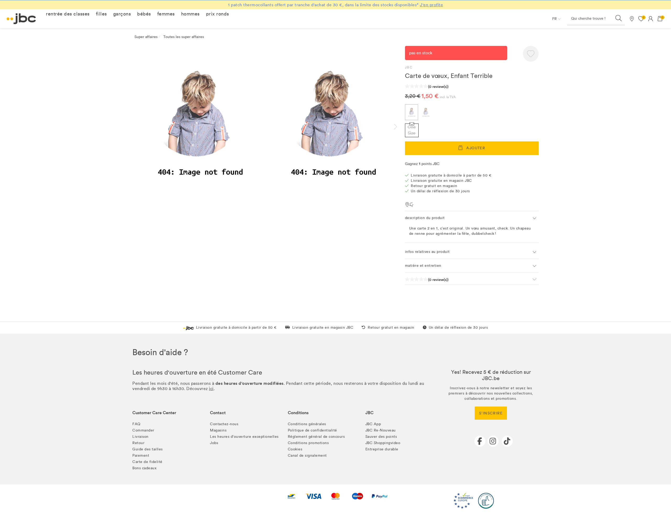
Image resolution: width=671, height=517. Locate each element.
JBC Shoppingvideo (383, 443)
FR (554, 19)
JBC (409, 67)
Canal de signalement (307, 455)
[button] (68, 14)
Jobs (214, 443)
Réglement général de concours (316, 436)
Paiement (140, 455)
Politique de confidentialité (312, 430)
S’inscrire (490, 413)
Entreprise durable (381, 449)
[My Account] (650, 18)
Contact (218, 412)
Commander (143, 430)
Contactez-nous (224, 424)
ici (211, 388)
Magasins (218, 430)
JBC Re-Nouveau (380, 430)
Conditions (298, 412)
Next (400, 126)
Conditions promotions (308, 443)
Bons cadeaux (144, 468)
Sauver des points (381, 436)
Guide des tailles (147, 449)
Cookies (295, 449)
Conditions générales (307, 424)
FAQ (136, 424)
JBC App (373, 424)
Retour (138, 443)
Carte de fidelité (147, 462)
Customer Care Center (154, 412)
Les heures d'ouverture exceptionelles (244, 436)
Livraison (140, 436)
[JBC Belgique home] (21, 18)
